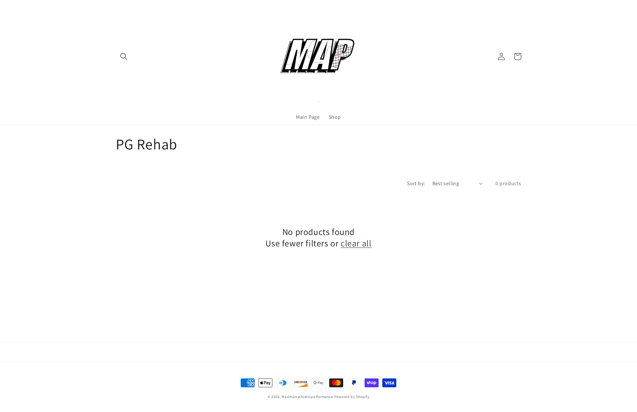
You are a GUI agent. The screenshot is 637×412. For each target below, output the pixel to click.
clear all (356, 243)
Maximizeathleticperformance (307, 396)
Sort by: (416, 183)
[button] (124, 56)
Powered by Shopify (352, 396)
